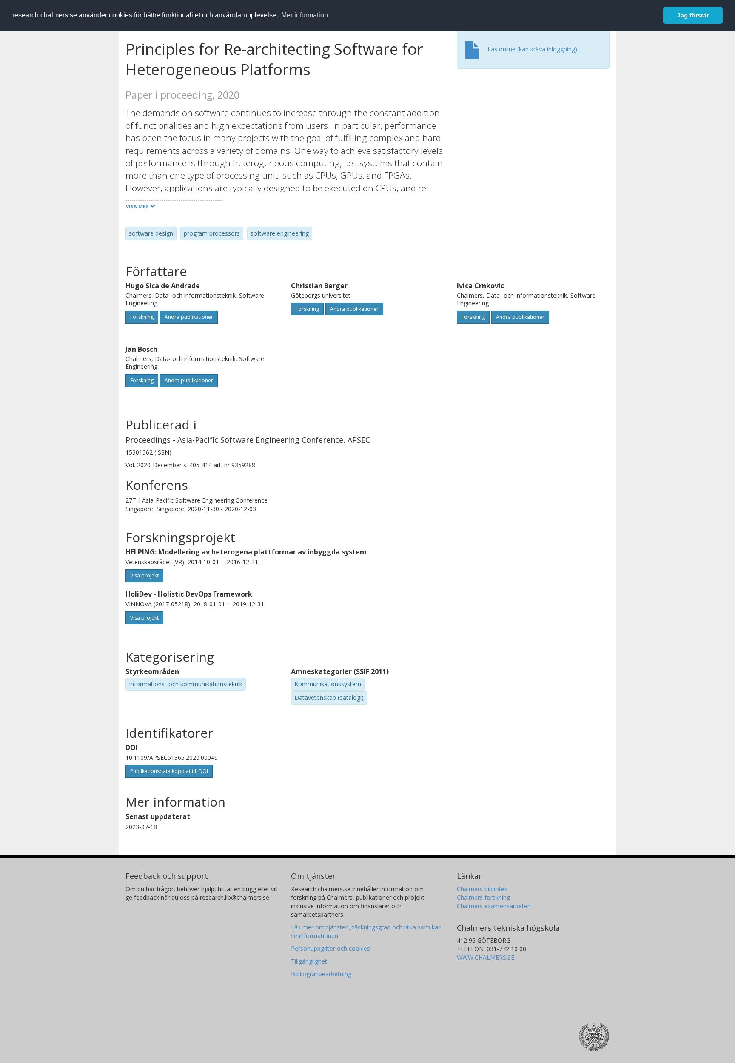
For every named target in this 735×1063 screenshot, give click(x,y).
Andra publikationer (189, 317)
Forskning (142, 317)
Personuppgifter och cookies (330, 948)
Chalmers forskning (483, 897)
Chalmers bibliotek (482, 889)
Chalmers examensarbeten (494, 906)
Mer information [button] (304, 15)
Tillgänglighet (309, 961)
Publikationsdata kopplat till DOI (169, 771)
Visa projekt (144, 575)
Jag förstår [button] (693, 15)
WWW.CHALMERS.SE (485, 957)
